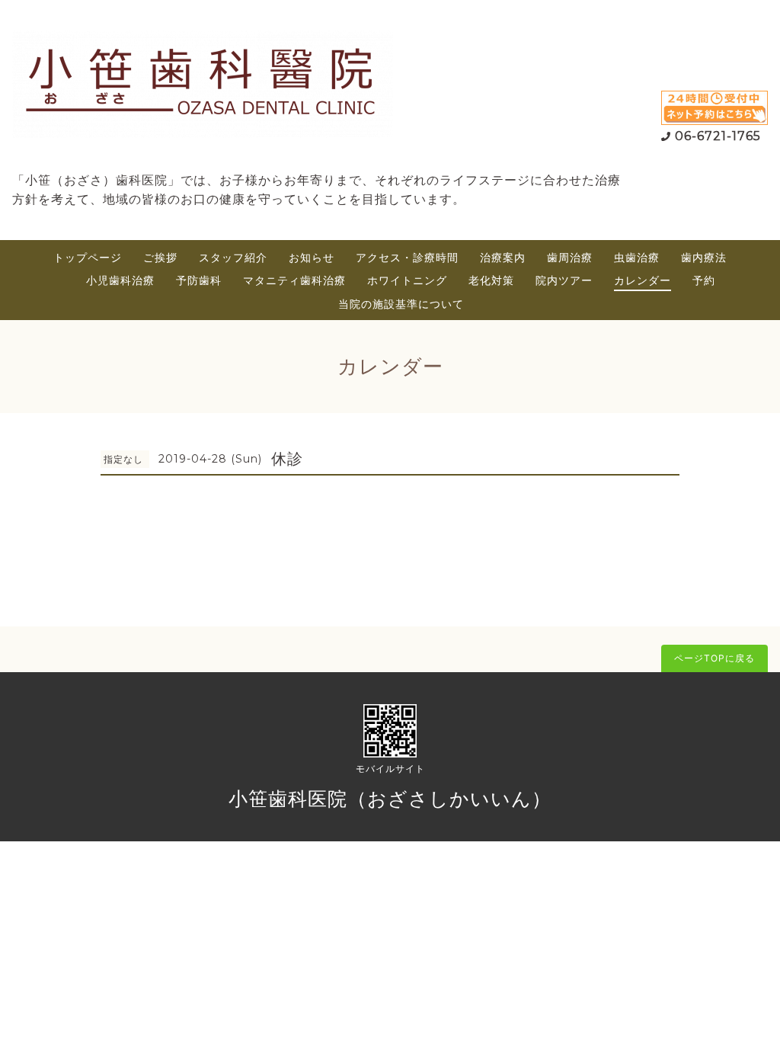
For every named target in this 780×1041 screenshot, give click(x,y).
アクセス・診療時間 (407, 257)
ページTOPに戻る (714, 658)
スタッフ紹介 (233, 257)
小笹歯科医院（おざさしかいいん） (390, 798)
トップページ (87, 257)
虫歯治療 (637, 257)
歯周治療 (570, 257)
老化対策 (491, 280)
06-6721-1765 (718, 136)
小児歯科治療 (120, 280)
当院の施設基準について (401, 303)
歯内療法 (704, 257)
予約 (703, 280)
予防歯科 (199, 280)
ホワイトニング (407, 280)
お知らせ (311, 257)
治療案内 (503, 257)
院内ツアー (564, 280)
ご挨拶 (160, 257)
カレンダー (642, 280)
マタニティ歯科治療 (294, 280)
